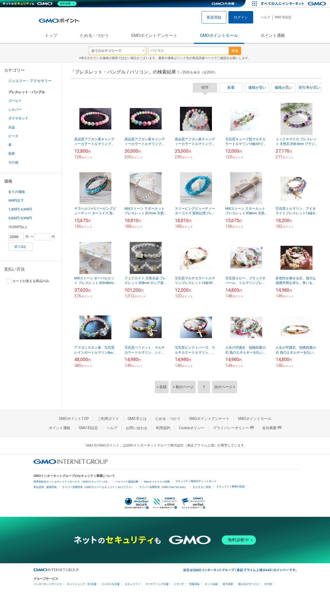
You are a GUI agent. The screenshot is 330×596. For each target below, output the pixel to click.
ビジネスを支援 (111, 584)
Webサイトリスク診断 (157, 481)
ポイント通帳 (272, 35)
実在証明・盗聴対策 (45, 487)
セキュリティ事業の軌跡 (230, 486)
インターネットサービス (48, 584)
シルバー (15, 109)
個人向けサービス (248, 584)
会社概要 (269, 428)
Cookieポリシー (191, 428)
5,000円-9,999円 (20, 218)
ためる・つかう (94, 35)
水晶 (11, 127)
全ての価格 (16, 192)
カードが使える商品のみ (30, 281)
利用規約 (163, 428)
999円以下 (16, 200)
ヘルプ (265, 17)
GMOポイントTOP (74, 419)
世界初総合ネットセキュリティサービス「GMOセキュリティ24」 (72, 481)
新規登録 (214, 17)
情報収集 (194, 584)
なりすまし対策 (202, 487)
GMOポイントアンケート (154, 35)
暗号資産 (228, 584)
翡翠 (11, 154)
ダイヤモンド (18, 118)
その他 (13, 162)
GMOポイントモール (219, 35)
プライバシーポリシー (231, 428)
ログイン (241, 17)
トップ (51, 35)
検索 (235, 51)
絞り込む (20, 246)
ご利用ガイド (108, 419)
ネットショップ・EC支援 (81, 584)
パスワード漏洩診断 (126, 481)
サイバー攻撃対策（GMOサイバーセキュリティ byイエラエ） (98, 487)
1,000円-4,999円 (20, 209)
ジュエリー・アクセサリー (30, 81)
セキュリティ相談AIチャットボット (196, 481)
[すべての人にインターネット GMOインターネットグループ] (294, 3)
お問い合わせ (136, 428)
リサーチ (179, 584)
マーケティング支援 (157, 584)
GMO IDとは (137, 419)
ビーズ (13, 136)
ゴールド (15, 101)
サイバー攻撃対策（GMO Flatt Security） (163, 487)
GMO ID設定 (283, 17)
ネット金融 (211, 584)
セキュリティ (132, 584)
